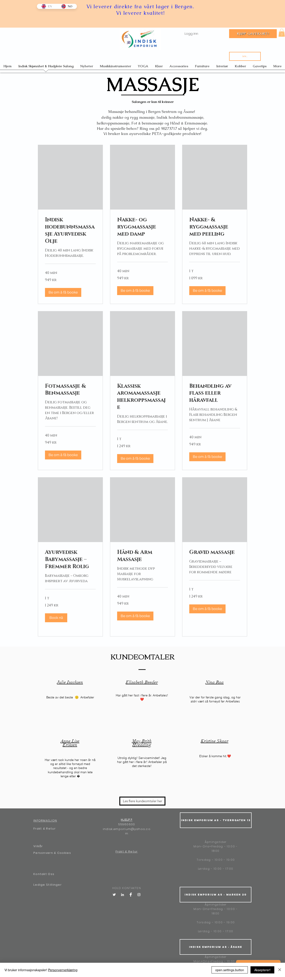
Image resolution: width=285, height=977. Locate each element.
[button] (281, 33)
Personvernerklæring (62, 970)
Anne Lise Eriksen (70, 743)
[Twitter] (114, 895)
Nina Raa (215, 682)
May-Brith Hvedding (142, 743)
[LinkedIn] (122, 895)
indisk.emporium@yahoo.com (127, 831)
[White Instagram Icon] (139, 895)
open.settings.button (229, 970)
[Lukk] (279, 969)
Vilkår (38, 846)
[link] (70, 230)
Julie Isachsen (70, 682)
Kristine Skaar (214, 741)
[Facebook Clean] (131, 895)
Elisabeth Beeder (142, 682)
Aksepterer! (262, 970)
